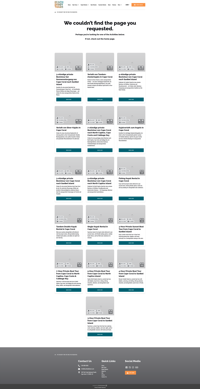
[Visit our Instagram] (133, 367)
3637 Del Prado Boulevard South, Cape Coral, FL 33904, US (88, 373)
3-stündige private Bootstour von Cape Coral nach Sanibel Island (68, 181)
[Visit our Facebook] (127, 367)
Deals (109, 5)
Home (69, 5)
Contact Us (104, 377)
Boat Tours (104, 367)
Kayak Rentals (105, 369)
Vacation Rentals (102, 5)
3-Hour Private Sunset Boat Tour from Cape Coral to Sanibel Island (131, 229)
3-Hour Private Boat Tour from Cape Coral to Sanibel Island (100, 320)
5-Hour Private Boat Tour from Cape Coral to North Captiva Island (99, 273)
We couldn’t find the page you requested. (67, 12)
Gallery (103, 375)
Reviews (114, 5)
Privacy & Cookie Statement (100, 387)
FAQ (102, 373)
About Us (104, 371)
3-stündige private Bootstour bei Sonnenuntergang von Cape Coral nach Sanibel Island (67, 79)
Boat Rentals (94, 5)
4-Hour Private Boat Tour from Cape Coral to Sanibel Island (131, 273)
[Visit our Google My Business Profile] (130, 367)
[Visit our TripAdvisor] (136, 367)
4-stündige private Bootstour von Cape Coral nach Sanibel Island (130, 77)
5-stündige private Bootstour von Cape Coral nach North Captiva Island (99, 181)
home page (109, 39)
